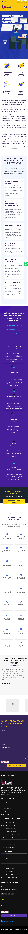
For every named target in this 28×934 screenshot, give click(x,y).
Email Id (2, 905)
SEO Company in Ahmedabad (11, 834)
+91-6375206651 (7, 886)
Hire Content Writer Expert (10, 862)
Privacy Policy (6, 802)
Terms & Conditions (8, 805)
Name (2, 899)
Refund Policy (6, 811)
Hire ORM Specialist (8, 871)
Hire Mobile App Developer (10, 877)
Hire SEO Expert (7, 855)
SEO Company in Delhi (9, 838)
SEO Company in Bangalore (10, 831)
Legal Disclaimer (7, 808)
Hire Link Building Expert (9, 865)
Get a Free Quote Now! (14, 501)
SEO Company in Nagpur (9, 844)
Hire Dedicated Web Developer (11, 874)
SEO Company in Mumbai (10, 841)
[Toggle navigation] (25, 7)
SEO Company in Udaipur (9, 847)
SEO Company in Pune (9, 828)
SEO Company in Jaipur (9, 822)
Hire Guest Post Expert (9, 868)
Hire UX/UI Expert (7, 859)
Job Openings (6, 814)
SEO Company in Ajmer (9, 825)
